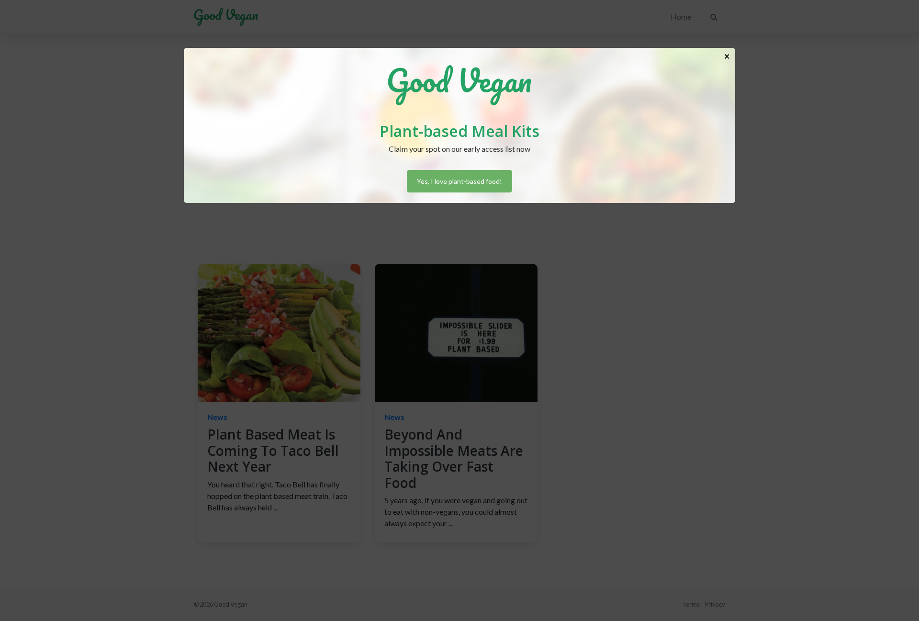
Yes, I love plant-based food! (459, 181)
